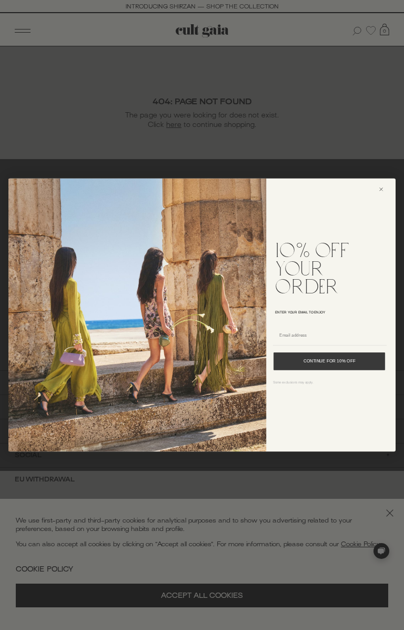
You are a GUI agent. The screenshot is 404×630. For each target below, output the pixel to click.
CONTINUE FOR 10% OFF (329, 361)
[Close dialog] (385, 189)
